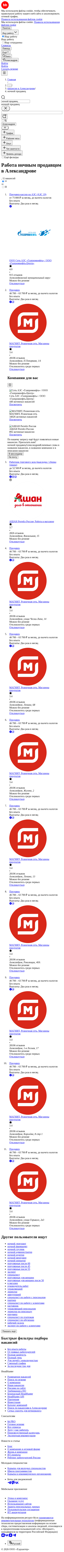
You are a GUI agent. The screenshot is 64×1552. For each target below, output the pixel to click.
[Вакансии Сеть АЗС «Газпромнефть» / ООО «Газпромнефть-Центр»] (35, 233)
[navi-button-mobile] (4, 73)
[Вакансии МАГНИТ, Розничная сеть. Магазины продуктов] (35, 323)
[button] (4, 63)
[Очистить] (5, 108)
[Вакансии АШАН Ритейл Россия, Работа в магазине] (35, 501)
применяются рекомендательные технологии (27, 1519)
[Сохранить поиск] (4, 116)
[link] (6, 56)
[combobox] (15, 101)
